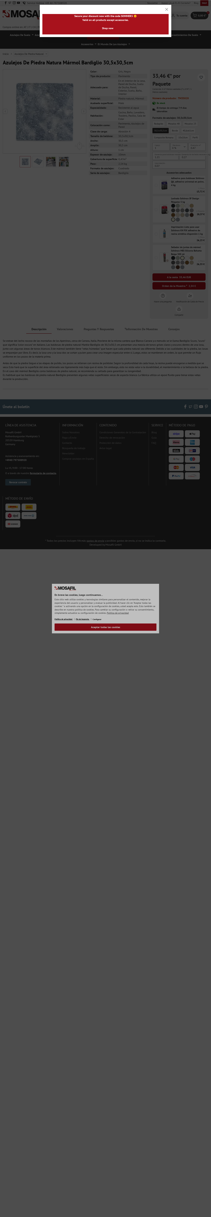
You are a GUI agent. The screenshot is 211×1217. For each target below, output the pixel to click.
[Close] (167, 9)
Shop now (107, 28)
